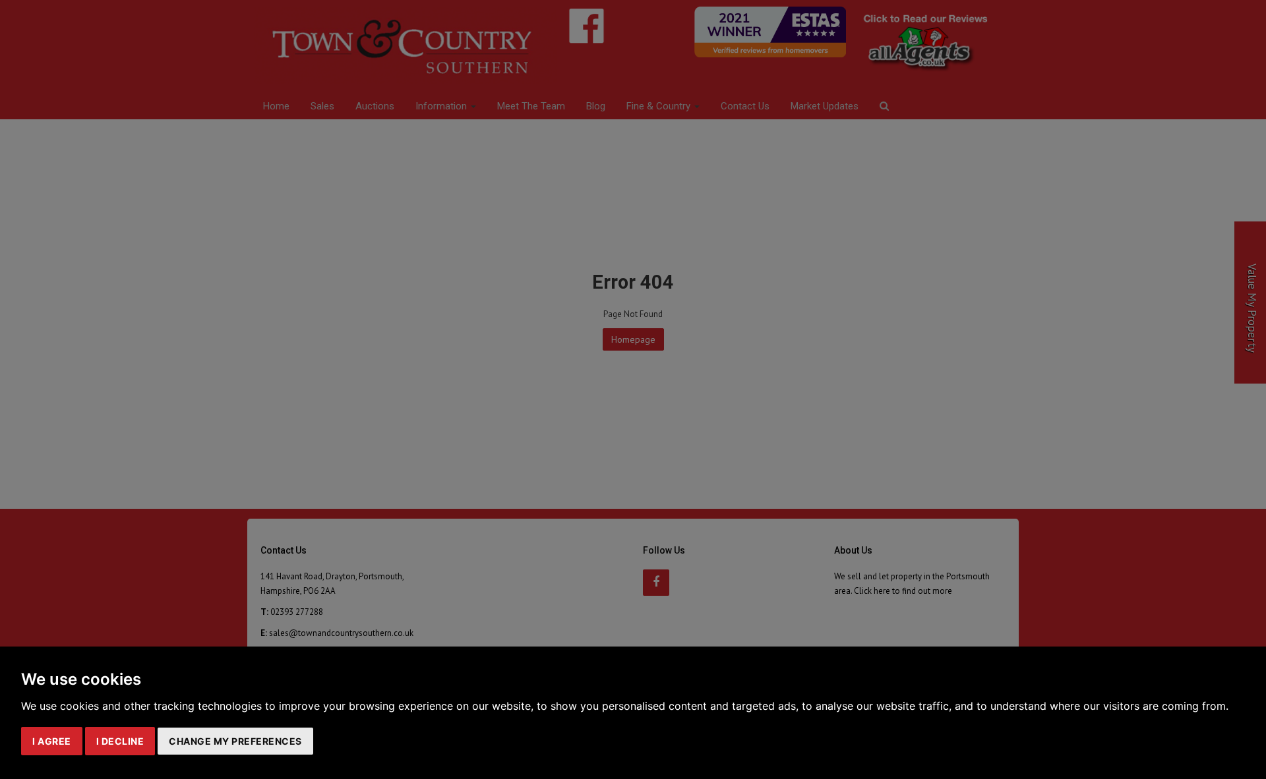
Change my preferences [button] (235, 741)
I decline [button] (120, 741)
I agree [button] (51, 741)
